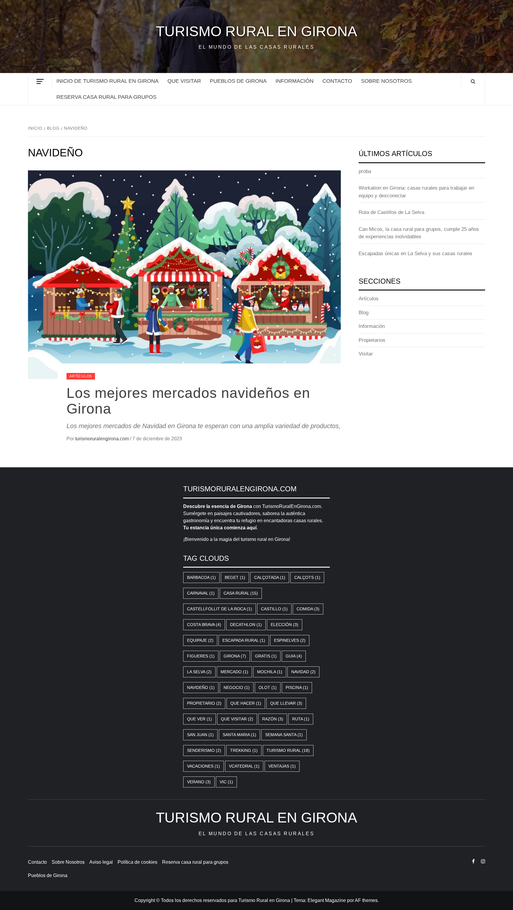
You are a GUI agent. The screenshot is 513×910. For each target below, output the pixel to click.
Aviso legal (101, 862)
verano (199, 781)
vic (226, 781)
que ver (199, 719)
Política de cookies (137, 862)
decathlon (246, 624)
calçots (307, 577)
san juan (200, 734)
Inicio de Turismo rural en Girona (107, 81)
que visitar (184, 81)
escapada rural (243, 640)
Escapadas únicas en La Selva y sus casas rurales (415, 253)
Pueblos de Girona (238, 81)
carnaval (201, 593)
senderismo (204, 750)
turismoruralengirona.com (102, 438)
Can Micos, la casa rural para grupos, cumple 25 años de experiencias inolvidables (419, 233)
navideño (201, 687)
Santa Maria (239, 734)
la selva (199, 671)
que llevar (286, 703)
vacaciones (203, 766)
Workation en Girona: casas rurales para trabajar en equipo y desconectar (416, 191)
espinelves (289, 640)
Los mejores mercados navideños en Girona (188, 401)
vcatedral (244, 766)
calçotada (269, 577)
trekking (244, 750)
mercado (234, 671)
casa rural (241, 593)
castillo (274, 608)
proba (365, 171)
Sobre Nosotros (386, 81)
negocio (237, 687)
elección (284, 624)
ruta (300, 719)
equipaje (200, 640)
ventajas (282, 766)
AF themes (366, 900)
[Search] (473, 81)
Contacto (337, 81)
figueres (201, 656)
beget (235, 577)
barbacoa (201, 577)
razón (272, 719)
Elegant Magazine (327, 900)
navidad (303, 671)
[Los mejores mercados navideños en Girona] (184, 274)
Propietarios (372, 340)
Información (295, 81)
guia (294, 656)
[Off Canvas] (40, 81)
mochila (269, 671)
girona (235, 656)
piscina (297, 687)
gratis (266, 656)
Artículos (80, 376)
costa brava (204, 624)
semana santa (284, 734)
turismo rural (288, 750)
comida (308, 608)
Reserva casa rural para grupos (106, 97)
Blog (363, 312)
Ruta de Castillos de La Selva (391, 212)
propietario (204, 703)
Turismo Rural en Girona (256, 31)
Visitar (366, 354)
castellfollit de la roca (219, 608)
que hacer (245, 703)
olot (268, 687)
